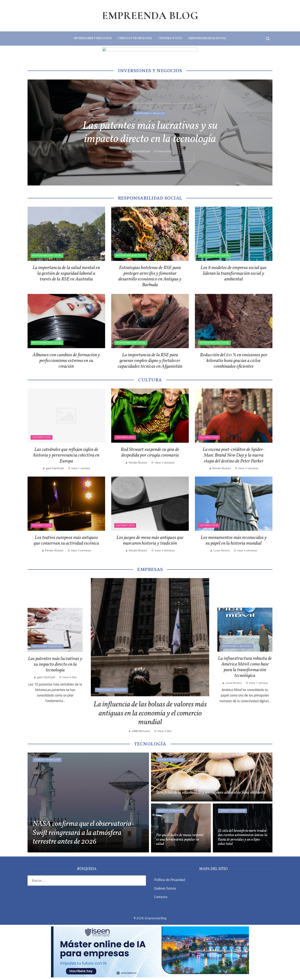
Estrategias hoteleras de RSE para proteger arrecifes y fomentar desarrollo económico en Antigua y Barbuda (149, 276)
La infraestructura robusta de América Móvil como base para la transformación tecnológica (150, 133)
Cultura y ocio (41, 437)
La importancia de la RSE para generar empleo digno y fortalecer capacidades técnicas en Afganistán (150, 361)
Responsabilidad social (47, 255)
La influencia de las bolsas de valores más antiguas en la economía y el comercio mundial (150, 713)
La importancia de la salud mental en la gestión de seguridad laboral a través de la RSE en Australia (66, 274)
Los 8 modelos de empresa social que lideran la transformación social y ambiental (234, 274)
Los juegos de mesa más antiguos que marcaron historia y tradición (149, 540)
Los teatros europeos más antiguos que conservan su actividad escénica (66, 540)
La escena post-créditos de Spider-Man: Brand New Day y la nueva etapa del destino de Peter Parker (234, 455)
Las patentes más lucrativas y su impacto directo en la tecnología (55, 664)
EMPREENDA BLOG (150, 15)
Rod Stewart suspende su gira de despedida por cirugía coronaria (150, 452)
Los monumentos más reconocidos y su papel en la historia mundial (234, 540)
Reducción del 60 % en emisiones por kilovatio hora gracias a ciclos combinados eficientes (233, 361)
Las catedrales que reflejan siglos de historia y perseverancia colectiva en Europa (66, 455)
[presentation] (34, 132)
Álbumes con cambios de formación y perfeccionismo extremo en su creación (66, 361)
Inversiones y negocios (150, 106)
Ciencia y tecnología (47, 760)
